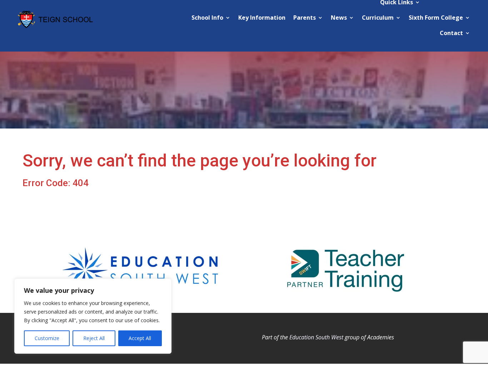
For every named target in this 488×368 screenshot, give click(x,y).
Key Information (261, 17)
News (339, 17)
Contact (451, 33)
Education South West (316, 337)
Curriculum (378, 17)
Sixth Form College (436, 17)
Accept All (140, 338)
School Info (207, 17)
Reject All (94, 338)
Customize (47, 338)
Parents (304, 17)
